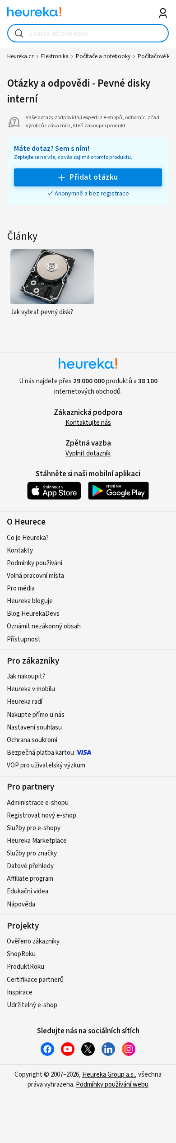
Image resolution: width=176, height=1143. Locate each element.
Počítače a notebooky (103, 56)
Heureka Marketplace (37, 841)
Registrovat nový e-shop (41, 815)
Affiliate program (30, 878)
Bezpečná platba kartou (40, 752)
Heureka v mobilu (31, 689)
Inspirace (19, 992)
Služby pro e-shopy (33, 828)
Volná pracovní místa (35, 576)
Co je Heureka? (28, 538)
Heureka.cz (20, 56)
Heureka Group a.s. (108, 1074)
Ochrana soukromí (32, 740)
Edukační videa (27, 891)
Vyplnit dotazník (88, 453)
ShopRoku (21, 954)
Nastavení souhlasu (34, 727)
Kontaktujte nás (88, 422)
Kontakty (20, 550)
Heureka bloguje (30, 601)
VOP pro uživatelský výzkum (46, 765)
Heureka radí (24, 701)
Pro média (21, 588)
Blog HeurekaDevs (33, 613)
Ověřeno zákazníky (33, 941)
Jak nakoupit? (26, 676)
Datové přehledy (30, 866)
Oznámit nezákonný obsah (44, 626)
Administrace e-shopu (38, 803)
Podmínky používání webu (112, 1084)
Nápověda (21, 904)
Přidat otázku (93, 177)
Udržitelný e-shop (32, 1005)
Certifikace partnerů (35, 980)
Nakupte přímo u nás (36, 715)
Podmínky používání (34, 563)
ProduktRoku (25, 966)
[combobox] (88, 33)
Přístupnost (24, 639)
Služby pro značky (32, 853)
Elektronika (55, 56)
